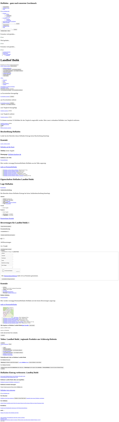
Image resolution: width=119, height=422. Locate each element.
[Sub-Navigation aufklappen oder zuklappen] (8, 18)
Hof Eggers (14, 172)
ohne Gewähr (25, 325)
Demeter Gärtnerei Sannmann (17, 175)
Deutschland (8, 203)
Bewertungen (6, 83)
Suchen (17, 23)
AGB (17, 408)
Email (2, 260)
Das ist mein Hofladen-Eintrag (12, 376)
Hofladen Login (6, 8)
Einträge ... (5, 13)
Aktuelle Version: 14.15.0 (35, 419)
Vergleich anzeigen (4, 110)
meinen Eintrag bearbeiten (5, 403)
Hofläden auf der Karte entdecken (7, 398)
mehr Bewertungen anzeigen (6, 249)
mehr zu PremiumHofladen (8, 167)
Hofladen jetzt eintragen (7, 390)
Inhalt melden (5, 75)
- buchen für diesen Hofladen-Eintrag (53, 367)
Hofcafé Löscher (15, 174)
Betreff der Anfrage (5, 262)
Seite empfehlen (3, 417)
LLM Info (23, 417)
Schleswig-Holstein (12, 202)
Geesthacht (8, 201)
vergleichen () (15, 382)
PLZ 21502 (11, 200)
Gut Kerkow (14, 173)
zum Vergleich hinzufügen (8, 70)
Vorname (3, 255)
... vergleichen (8, 20)
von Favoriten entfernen (16, 69)
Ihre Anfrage (3, 265)
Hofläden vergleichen (7, 353)
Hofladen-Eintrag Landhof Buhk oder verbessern (12, 367)
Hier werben (18, 417)
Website (3, 253)
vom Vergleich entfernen (18, 70)
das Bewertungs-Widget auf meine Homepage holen (33, 403)
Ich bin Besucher (9, 377)
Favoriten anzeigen (7, 351)
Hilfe (4, 9)
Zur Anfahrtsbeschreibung (8, 291)
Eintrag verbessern (6, 74)
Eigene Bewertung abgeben (6, 226)
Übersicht (5, 80)
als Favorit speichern (7, 69)
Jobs (14, 417)
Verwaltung (6, 412)
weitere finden (24, 362)
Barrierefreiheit (6, 6)
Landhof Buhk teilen (7, 73)
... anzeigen (7, 19)
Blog (18, 412)
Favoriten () (5, 382)
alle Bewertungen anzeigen (5, 127)
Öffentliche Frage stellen (8, 354)
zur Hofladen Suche (4, 87)
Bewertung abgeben (7, 72)
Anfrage (4, 84)
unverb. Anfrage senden (5, 66)
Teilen (4, 347)
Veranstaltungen (10, 417)
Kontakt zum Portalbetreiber (6, 408)
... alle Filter (7, 16)
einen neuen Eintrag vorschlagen (9, 21)
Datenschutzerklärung (10, 276)
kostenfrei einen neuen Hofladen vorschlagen (35, 398)
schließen (12, 96)
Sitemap (2, 412)
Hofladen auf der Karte (7, 147)
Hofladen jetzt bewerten (8, 235)
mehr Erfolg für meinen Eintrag (17, 403)
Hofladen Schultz (15, 171)
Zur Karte (5, 290)
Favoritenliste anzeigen (5, 96)
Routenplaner (3, 187)
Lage (4, 81)
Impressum (14, 408)
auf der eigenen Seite (33, 367)
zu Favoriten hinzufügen (7, 350)
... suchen (7, 14)
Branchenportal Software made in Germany (15, 419)
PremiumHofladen (4, 160)
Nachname (3, 258)
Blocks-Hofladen (15, 170)
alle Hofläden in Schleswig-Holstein (7, 86)
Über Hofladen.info (13, 412)
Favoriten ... (5, 18)
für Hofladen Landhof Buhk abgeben (9, 362)
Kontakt (11, 218)
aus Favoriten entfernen (17, 350)
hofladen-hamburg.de (7, 68)
